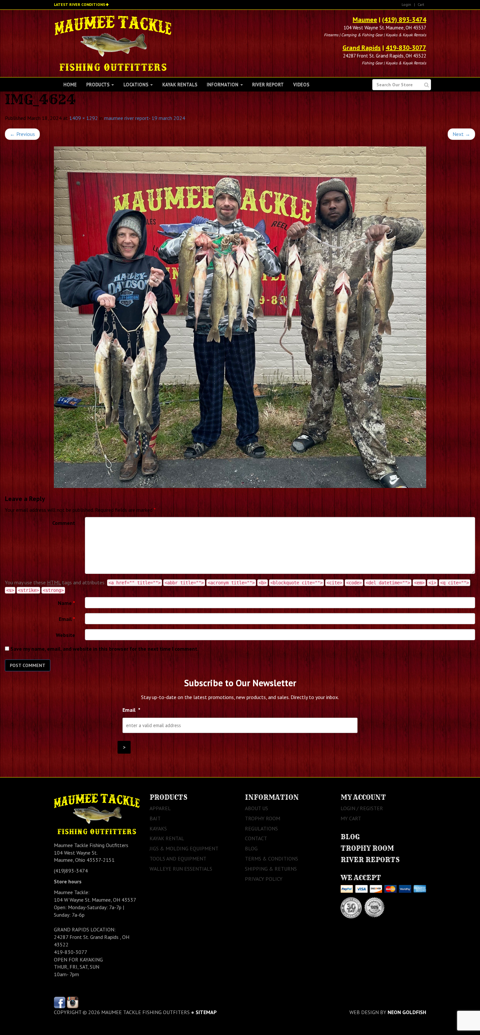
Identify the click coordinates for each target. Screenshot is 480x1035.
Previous (22, 134)
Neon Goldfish (407, 1012)
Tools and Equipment (178, 858)
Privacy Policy (263, 879)
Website (65, 635)
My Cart (351, 818)
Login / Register (362, 808)
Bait (155, 818)
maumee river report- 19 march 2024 (144, 118)
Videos (301, 84)
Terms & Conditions (271, 858)
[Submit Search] (426, 85)
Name (66, 603)
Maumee (365, 19)
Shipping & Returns (271, 868)
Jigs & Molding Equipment (184, 848)
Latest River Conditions (79, 4)
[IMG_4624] (240, 317)
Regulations (261, 828)
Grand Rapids (362, 47)
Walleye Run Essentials (181, 868)
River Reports (370, 860)
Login (406, 4)
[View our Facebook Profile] (59, 1001)
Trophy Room (262, 818)
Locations (136, 84)
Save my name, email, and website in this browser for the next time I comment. (104, 648)
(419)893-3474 (71, 870)
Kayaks (158, 828)
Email (67, 619)
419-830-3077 (406, 47)
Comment (63, 523)
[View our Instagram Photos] (73, 1001)
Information (223, 84)
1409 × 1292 (83, 118)
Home (70, 84)
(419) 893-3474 (404, 19)
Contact (256, 838)
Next (461, 134)
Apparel (160, 808)
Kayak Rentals (179, 84)
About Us (256, 808)
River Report (268, 84)
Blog (251, 848)
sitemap (206, 1012)
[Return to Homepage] (113, 43)
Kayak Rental (167, 838)
